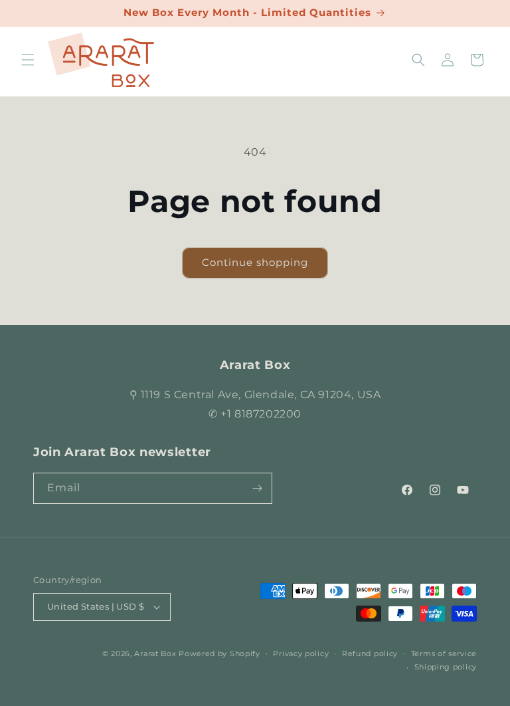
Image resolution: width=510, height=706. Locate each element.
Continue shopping (255, 262)
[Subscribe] (257, 488)
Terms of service (444, 653)
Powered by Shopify (219, 653)
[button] (27, 59)
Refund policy (370, 653)
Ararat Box (155, 653)
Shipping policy (445, 666)
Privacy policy (301, 653)
